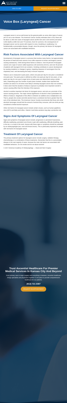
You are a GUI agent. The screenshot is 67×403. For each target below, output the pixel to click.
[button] (64, 3)
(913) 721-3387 (16, 8)
